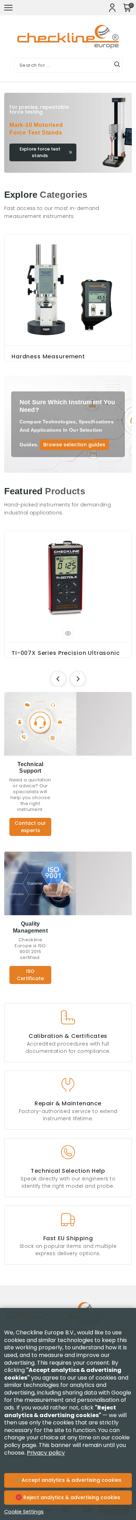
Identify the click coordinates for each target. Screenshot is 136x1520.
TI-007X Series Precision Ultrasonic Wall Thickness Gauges (66, 657)
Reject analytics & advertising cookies (71, 1497)
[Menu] (8, 7)
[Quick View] (68, 633)
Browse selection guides (74, 444)
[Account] (112, 7)
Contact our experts (30, 827)
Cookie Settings (24, 1511)
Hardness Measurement (48, 356)
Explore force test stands (40, 152)
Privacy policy (46, 1453)
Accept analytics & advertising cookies (70, 1480)
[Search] (117, 65)
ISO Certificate (30, 975)
